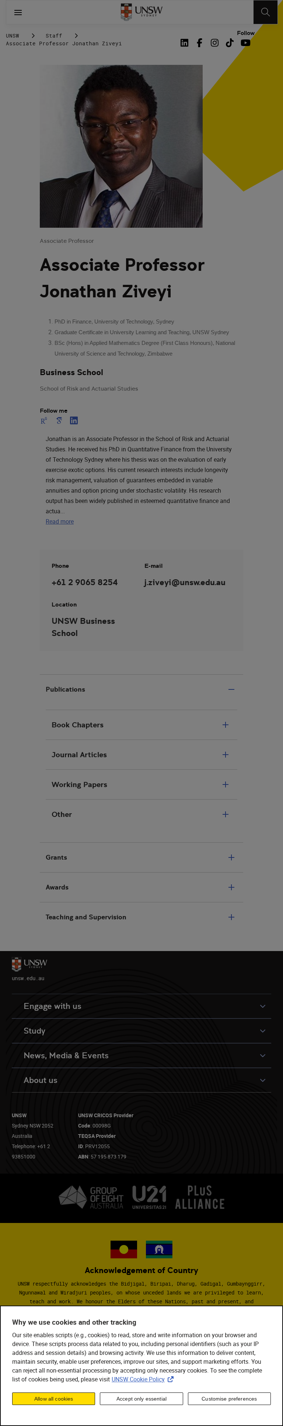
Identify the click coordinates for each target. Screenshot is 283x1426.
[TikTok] (230, 43)
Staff (54, 35)
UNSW (12, 35)
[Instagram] (214, 43)
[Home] (142, 12)
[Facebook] (199, 43)
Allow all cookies (53, 1399)
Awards (57, 887)
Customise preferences (229, 1399)
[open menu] (18, 12)
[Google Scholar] (59, 420)
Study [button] (34, 1030)
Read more (60, 521)
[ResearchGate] (45, 420)
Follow (246, 33)
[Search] (265, 12)
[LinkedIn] (185, 43)
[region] (141, 1366)
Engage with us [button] (52, 1006)
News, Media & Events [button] (66, 1055)
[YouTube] (245, 43)
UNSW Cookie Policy (144, 1379)
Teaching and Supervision (86, 917)
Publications (65, 689)
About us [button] (40, 1080)
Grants (56, 857)
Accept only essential (141, 1399)
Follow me (53, 411)
